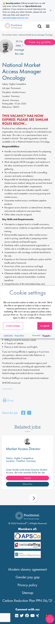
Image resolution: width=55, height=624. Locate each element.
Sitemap (27, 592)
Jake (18, 45)
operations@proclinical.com (15, 18)
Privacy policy (27, 585)
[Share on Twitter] (29, 413)
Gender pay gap (28, 577)
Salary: (5, 84)
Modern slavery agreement (27, 569)
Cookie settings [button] (13, 325)
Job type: (6, 88)
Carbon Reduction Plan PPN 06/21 (27, 600)
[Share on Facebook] (23, 413)
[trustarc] (46, 335)
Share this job (10, 413)
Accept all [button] (44, 325)
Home (14, 35)
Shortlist (27, 483)
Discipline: (6, 92)
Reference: (7, 106)
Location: (6, 96)
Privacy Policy (19, 335)
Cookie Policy (8, 335)
